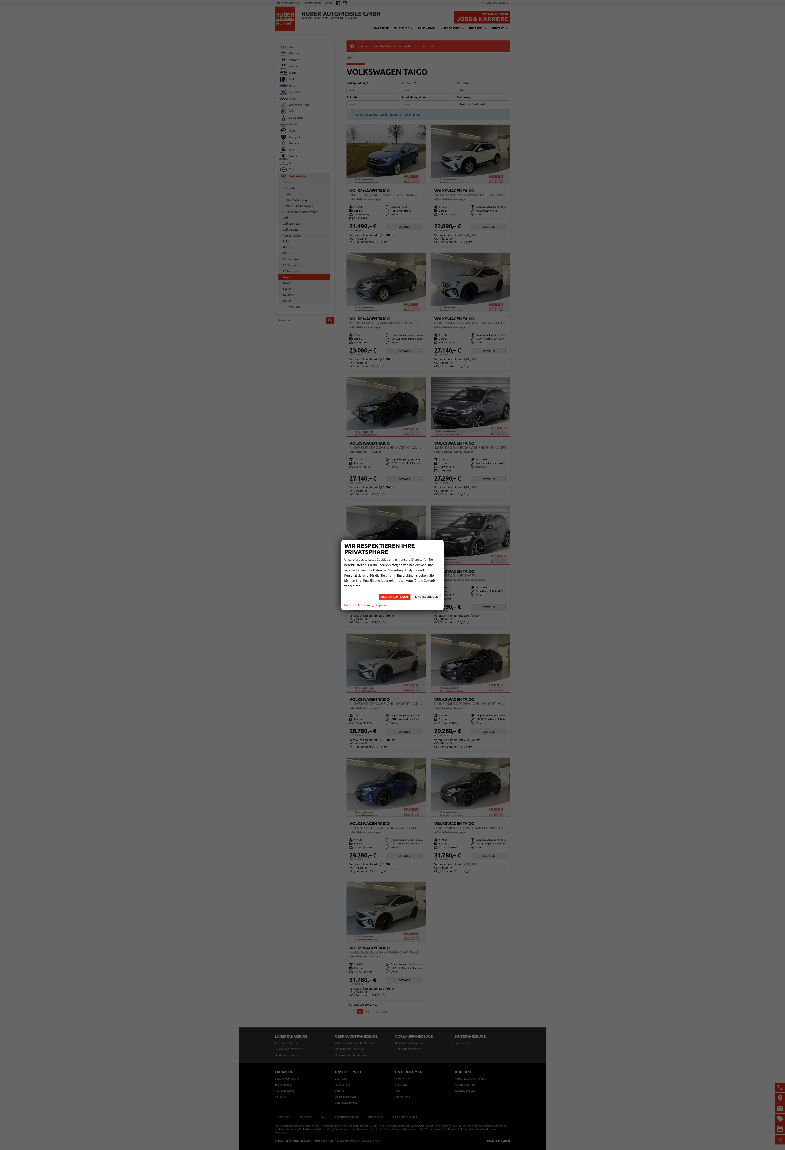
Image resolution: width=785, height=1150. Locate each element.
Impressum (383, 605)
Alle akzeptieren (394, 596)
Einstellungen (426, 596)
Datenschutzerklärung (358, 605)
